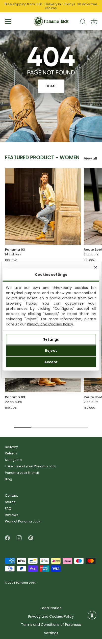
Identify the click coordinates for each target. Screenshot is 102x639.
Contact (11, 495)
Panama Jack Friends (22, 472)
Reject (51, 350)
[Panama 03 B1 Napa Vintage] (43, 206)
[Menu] (7, 21)
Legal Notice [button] (51, 608)
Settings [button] (51, 633)
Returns (11, 453)
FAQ (8, 508)
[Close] (95, 267)
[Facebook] (7, 537)
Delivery (11, 446)
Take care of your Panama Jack (30, 466)
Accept (51, 361)
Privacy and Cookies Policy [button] (51, 616)
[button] (92, 615)
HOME (51, 86)
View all (90, 158)
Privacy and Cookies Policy (50, 324)
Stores (10, 502)
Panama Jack (25, 583)
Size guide (13, 459)
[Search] (82, 22)
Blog (8, 479)
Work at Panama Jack (22, 521)
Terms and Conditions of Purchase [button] (51, 624)
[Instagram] (19, 537)
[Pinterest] (30, 537)
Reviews (11, 515)
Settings (51, 339)
